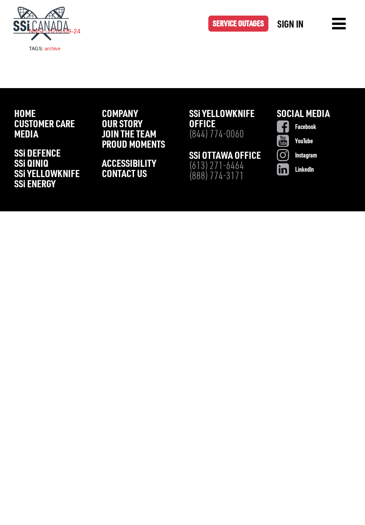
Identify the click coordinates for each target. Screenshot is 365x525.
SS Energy (35, 185)
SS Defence (37, 154)
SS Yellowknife (47, 175)
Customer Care (44, 125)
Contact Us (124, 175)
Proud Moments (133, 145)
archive (53, 48)
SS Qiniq (31, 164)
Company (120, 114)
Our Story (122, 125)
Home (25, 114)
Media (26, 135)
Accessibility (129, 164)
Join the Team (129, 135)
